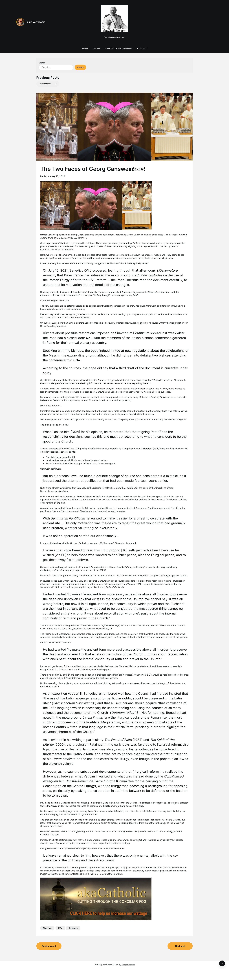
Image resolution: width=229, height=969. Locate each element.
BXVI (60, 928)
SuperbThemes (128, 965)
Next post (180, 946)
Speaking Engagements (118, 48)
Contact (142, 48)
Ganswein (73, 928)
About (96, 48)
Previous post (49, 946)
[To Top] (222, 963)
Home (85, 48)
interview (56, 543)
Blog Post (47, 928)
